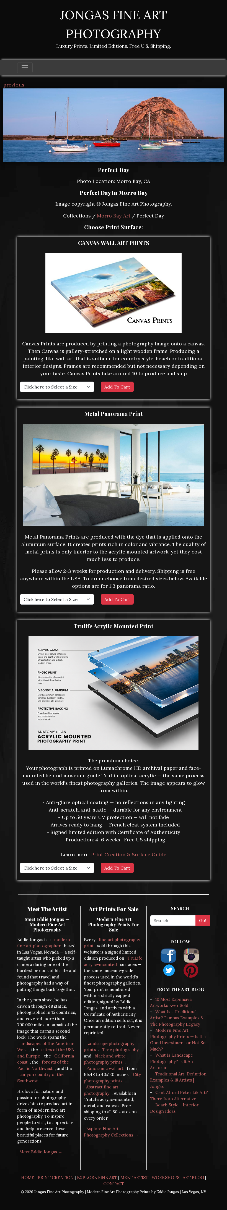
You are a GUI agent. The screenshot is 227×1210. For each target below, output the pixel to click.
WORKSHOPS (165, 1177)
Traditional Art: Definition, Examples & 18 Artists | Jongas (178, 1080)
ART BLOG (193, 1177)
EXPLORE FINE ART (97, 1177)
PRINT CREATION (56, 1177)
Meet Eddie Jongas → (40, 1151)
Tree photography (120, 1049)
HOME (27, 1177)
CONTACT (113, 1183)
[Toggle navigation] (25, 67)
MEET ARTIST (134, 1177)
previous (13, 85)
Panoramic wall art (104, 1068)
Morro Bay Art (113, 215)
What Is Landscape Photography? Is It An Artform (171, 1061)
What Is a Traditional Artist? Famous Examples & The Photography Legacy (176, 1018)
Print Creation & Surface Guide (128, 854)
